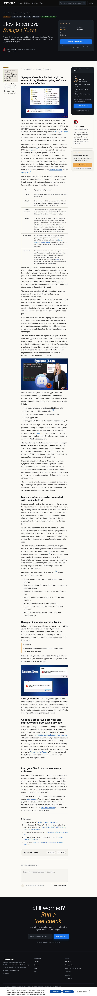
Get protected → (82, 106)
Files (41, 3)
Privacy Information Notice (73, 968)
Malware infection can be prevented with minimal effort (10, 86)
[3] (53, 410)
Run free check (61, 936)
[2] (31, 171)
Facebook (6, 973)
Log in (91, 3)
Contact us (68, 978)
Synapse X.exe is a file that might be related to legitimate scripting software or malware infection (10, 76)
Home (4, 13)
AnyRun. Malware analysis (46, 822)
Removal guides (13, 13)
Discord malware (55, 170)
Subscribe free (83, 165)
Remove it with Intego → (76, 41)
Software (35, 3)
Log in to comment (59, 885)
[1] (37, 148)
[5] (56, 571)
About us (68, 961)
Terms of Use (69, 965)
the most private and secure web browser (51, 735)
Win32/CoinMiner (61, 132)
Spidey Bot (25, 172)
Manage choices (82, 991)
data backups (32, 799)
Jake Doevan (11, 49)
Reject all (68, 991)
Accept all (56, 991)
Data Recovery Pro (48, 807)
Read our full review (82, 111)
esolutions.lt (15, 970)
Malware (27, 3)
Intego (57, 259)
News (20, 3)
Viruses (36, 961)
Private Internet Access (38, 752)
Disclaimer (68, 971)
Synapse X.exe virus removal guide (10, 92)
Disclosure (68, 975)
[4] (49, 553)
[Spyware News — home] (9, 3)
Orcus (33, 150)
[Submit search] (61, 3)
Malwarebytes (45, 242)
